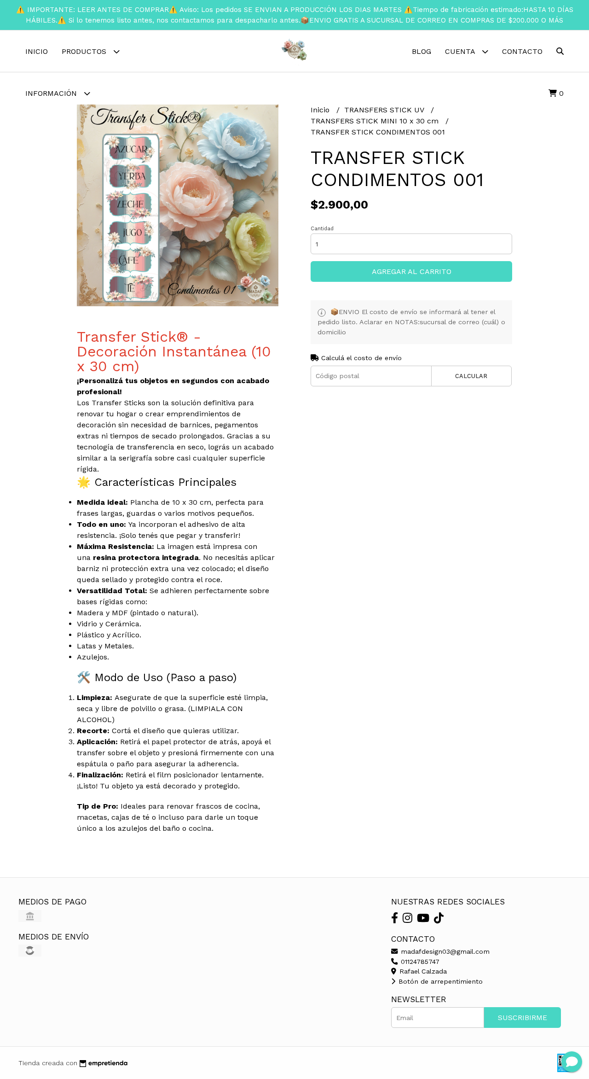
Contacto (522, 51)
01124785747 (418, 961)
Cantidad (322, 229)
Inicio (36, 51)
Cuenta (461, 51)
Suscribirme (522, 1017)
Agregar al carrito (411, 271)
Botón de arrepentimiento (439, 981)
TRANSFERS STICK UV (385, 109)
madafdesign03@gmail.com (444, 951)
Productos (85, 51)
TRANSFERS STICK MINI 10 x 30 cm (376, 121)
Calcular (471, 376)
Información (52, 93)
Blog (421, 51)
